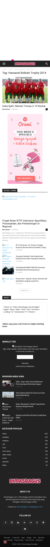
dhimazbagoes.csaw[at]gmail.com (29, 507)
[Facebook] (5, 522)
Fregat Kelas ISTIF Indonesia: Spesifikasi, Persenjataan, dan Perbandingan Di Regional (24, 223)
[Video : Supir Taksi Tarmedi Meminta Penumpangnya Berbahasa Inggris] (8, 383)
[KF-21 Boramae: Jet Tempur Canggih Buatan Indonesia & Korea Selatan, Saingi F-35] (8, 250)
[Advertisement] (25, 4)
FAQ (34, 538)
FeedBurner (29, 366)
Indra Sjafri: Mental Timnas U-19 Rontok (23, 106)
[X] (37, 522)
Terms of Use (29, 540)
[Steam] (30, 522)
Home (4, 69)
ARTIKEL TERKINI (10, 191)
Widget (29, 538)
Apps (23, 538)
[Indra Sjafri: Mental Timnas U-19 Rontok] (25, 90)
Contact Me (16, 538)
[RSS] (24, 522)
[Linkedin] (18, 522)
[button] (4, 64)
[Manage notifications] (5, 542)
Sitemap (10, 540)
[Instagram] (12, 522)
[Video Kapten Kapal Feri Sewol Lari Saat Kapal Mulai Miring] (8, 395)
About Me (7, 538)
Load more (24, 290)
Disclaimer (39, 540)
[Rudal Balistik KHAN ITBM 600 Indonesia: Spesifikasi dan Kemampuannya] (8, 270)
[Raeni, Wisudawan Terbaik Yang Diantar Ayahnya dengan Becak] (8, 406)
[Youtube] (25, 529)
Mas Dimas (6, 109)
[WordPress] (43, 522)
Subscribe (41, 538)
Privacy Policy (18, 540)
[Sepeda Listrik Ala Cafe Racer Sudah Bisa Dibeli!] (8, 419)
